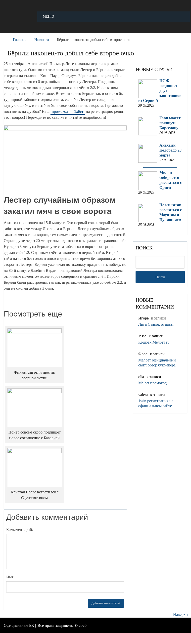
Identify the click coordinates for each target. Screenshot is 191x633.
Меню (48, 16)
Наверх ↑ (181, 614)
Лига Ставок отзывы (156, 324)
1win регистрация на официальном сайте (155, 403)
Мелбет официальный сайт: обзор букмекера (157, 362)
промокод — (68, 111)
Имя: (10, 577)
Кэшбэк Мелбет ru (153, 342)
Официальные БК (19, 625)
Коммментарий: (19, 529)
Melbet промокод (152, 383)
